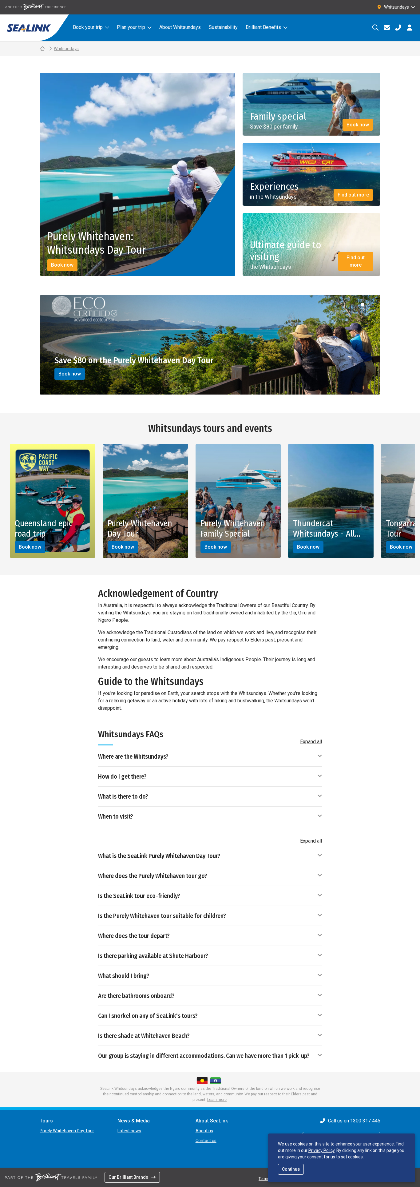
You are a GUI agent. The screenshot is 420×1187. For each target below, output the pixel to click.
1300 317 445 (365, 1121)
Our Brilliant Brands (128, 1177)
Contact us (206, 1140)
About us (204, 1130)
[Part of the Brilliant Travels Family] (51, 1177)
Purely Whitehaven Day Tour (67, 1130)
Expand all (311, 741)
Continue (291, 1169)
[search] (375, 28)
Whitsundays (66, 48)
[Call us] (398, 28)
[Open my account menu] (409, 28)
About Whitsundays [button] (180, 27)
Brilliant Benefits (263, 27)
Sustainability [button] (223, 27)
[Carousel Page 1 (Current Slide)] (362, 304)
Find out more (353, 195)
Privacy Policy (321, 1150)
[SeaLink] (34, 27)
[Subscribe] (386, 28)
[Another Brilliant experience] (35, 7)
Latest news (129, 1130)
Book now (62, 265)
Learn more (217, 1100)
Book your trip (88, 27)
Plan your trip (131, 27)
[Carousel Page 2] (370, 304)
